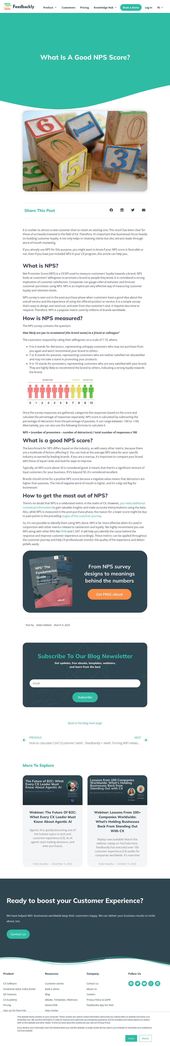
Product (48, 7)
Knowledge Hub (103, 7)
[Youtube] (144, 983)
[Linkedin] (157, 983)
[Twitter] (137, 983)
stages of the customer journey (81, 516)
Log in (148, 7)
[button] (111, 210)
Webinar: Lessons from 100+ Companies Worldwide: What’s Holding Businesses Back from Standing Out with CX (117, 821)
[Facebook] (131, 983)
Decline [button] (145, 1038)
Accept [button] (131, 1038)
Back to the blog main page (85, 723)
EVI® (64, 531)
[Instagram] (151, 983)
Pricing (84, 7)
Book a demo (131, 7)
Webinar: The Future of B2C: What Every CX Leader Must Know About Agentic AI (52, 817)
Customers (68, 7)
